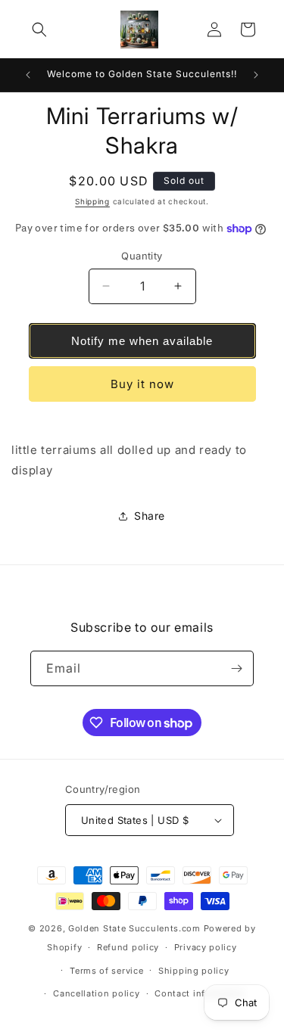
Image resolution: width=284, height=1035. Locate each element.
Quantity (141, 256)
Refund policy (128, 947)
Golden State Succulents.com (134, 928)
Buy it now (142, 384)
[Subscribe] (236, 668)
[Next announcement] (256, 75)
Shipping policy (193, 970)
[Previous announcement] (28, 75)
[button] (39, 29)
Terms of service (106, 970)
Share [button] (149, 515)
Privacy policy (205, 947)
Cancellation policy (96, 993)
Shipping (92, 201)
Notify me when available (142, 340)
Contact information (199, 993)
